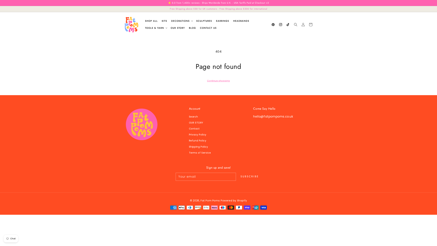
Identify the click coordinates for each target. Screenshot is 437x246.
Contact (194, 128)
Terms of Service (200, 152)
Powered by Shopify (234, 200)
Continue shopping (218, 80)
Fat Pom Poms (210, 200)
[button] (295, 24)
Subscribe (250, 176)
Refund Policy (197, 140)
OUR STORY (196, 122)
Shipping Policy (198, 146)
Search (193, 116)
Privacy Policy (197, 134)
